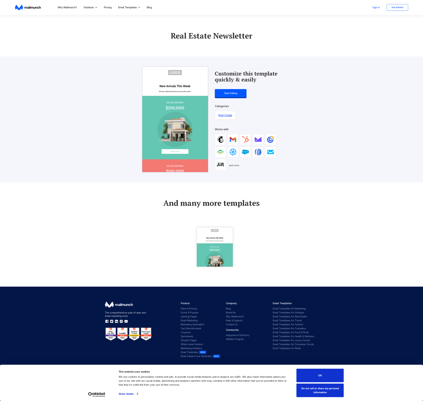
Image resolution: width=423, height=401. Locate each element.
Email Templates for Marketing (289, 308)
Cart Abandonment (191, 328)
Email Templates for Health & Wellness (293, 336)
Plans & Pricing (189, 308)
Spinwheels (187, 336)
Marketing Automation (192, 324)
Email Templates (189, 352)
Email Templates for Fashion (288, 324)
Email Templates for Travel (287, 320)
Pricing (108, 7)
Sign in (376, 7)
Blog (149, 7)
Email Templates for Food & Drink (291, 332)
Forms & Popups (189, 312)
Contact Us (232, 324)
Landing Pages (189, 316)
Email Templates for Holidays (288, 312)
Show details (126, 393)
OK (320, 375)
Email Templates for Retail (287, 348)
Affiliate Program (235, 339)
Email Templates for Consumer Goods (293, 344)
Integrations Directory (237, 335)
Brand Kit (231, 312)
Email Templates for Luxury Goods (291, 340)
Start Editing (230, 93)
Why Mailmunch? (67, 7)
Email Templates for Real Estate (290, 316)
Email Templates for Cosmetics (289, 328)
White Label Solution (192, 344)
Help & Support (234, 320)
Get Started (397, 7)
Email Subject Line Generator (196, 356)
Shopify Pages (189, 340)
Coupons (186, 332)
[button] (90, 7)
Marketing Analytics (191, 348)
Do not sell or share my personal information (320, 390)
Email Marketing (189, 320)
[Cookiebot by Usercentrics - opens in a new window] (96, 394)
